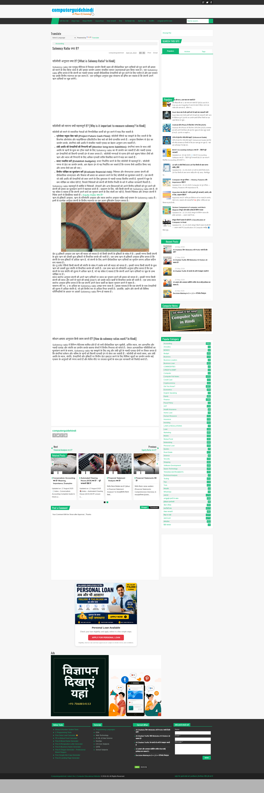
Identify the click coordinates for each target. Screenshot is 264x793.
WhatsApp (167, 492)
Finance (167, 400)
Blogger (144, 507)
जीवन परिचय (167, 505)
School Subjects (102, 750)
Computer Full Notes (171, 376)
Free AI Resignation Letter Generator (69, 744)
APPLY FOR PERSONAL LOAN (106, 637)
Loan (165, 429)
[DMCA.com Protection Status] (141, 768)
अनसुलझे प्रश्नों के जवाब (164, 21)
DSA (97, 732)
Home (55, 21)
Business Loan (169, 363)
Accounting (60, 44)
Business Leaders (170, 360)
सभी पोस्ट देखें (64, 21)
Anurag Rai (167, 33)
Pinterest (66, 435)
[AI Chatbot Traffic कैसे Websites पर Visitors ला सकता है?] (167, 260)
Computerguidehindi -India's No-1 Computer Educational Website (75, 776)
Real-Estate (168, 452)
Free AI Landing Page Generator (67, 758)
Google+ (203, 2)
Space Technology (171, 469)
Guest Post (99, 21)
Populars (170, 51)
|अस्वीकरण (193, 776)
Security (167, 459)
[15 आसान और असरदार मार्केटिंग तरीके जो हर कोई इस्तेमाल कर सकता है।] (167, 283)
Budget (166, 353)
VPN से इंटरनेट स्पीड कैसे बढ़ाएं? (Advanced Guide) (189, 137)
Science (167, 456)
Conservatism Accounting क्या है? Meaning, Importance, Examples (64, 481)
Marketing (167, 432)
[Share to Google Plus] (73, 466)
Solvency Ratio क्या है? (65, 48)
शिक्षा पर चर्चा (167, 515)
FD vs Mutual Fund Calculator (66, 738)
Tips (165, 482)
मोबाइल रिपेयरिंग (87, 21)
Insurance (167, 419)
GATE (98, 747)
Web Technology (102, 735)
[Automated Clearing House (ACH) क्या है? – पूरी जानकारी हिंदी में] (91, 463)
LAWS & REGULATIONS (173, 426)
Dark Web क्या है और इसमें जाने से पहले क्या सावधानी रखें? (190, 112)
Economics (168, 390)
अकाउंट (166, 495)
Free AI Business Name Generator (68, 747)
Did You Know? (169, 386)
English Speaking (170, 393)
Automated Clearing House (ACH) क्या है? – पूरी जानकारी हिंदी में (91, 481)
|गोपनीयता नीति (202, 776)
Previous (52, 464)
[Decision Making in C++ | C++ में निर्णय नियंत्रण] (167, 294)
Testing (166, 479)
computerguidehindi (116, 53)
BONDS (167, 350)
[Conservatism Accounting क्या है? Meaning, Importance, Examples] (63, 463)
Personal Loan (169, 446)
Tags (203, 52)
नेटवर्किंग (151, 21)
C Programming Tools (63, 732)
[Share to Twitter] (69, 466)
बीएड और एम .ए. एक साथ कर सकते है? (183, 100)
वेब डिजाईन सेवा (130, 21)
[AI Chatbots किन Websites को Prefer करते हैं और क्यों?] (167, 249)
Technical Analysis (170, 475)
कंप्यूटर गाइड (75, 21)
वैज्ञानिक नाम (142, 21)
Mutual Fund (168, 439)
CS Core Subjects (102, 744)
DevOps (99, 741)
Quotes (166, 449)
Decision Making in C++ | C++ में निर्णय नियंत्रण (189, 293)
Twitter (207, 2)
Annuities (167, 347)
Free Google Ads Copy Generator (67, 755)
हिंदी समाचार (167, 525)
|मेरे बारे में (210, 776)
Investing (167, 423)
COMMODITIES (169, 367)
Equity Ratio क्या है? (93, 195)
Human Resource (170, 416)
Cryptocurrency (169, 383)
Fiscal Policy (168, 403)
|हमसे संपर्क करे (185, 776)
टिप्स (120, 21)
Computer (167, 373)
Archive (187, 52)
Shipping (167, 462)
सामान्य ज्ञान (167, 518)
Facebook (211, 2)
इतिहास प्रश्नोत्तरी (169, 502)
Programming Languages (105, 730)
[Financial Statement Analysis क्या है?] (119, 463)
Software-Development (172, 465)
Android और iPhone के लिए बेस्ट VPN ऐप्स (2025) (189, 125)
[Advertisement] (105, 99)
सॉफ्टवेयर (166, 521)
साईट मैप (177, 776)
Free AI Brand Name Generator (66, 741)
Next (157, 464)
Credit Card (168, 380)
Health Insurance (170, 409)
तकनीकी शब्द (168, 508)
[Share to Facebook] (66, 466)
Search (211, 21)
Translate (95, 38)
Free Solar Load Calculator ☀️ (66, 735)
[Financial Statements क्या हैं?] (146, 463)
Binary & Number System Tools (66, 730)
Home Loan (168, 413)
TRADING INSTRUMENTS (173, 472)
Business (167, 357)
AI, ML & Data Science (104, 738)
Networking (168, 442)
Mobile (166, 436)
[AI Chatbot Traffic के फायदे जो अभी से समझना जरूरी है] (167, 271)
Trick (165, 485)
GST (165, 406)
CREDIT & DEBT (170, 370)
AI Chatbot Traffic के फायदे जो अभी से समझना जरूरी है (190, 271)
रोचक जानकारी (111, 21)
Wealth (166, 488)
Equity (166, 396)
